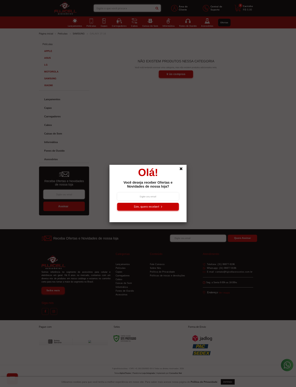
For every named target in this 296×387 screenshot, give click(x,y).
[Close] (183, 170)
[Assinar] (148, 207)
